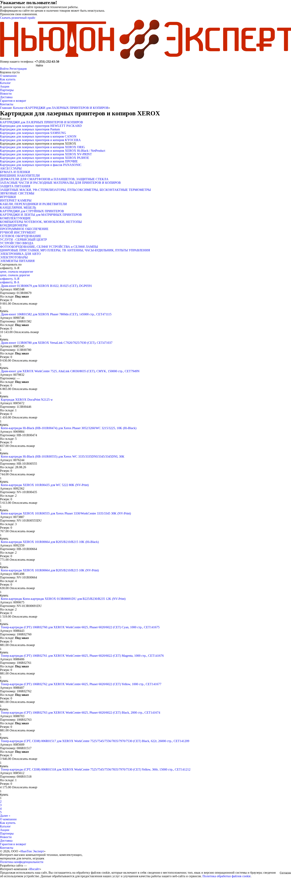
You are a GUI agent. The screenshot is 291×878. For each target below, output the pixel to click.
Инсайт (34, 869)
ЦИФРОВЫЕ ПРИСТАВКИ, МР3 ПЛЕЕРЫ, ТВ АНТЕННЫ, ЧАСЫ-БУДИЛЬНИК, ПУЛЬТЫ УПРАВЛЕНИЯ (75, 250)
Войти (4, 68)
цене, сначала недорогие (16, 271)
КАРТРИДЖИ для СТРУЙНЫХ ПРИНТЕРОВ (32, 211)
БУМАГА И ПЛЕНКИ (15, 172)
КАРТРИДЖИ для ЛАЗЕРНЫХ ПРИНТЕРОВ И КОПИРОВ (67, 107)
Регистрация (18, 68)
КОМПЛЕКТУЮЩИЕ (15, 218)
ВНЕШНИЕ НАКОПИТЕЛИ (20, 175)
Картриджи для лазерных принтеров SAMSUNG (33, 133)
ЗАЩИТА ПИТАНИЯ (15, 186)
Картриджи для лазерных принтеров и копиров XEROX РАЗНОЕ (44, 157)
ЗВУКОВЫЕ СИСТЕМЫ (17, 193)
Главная (5, 107)
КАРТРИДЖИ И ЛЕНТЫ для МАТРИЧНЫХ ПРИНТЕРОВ (41, 214)
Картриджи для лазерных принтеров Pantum (30, 129)
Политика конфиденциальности (21, 862)
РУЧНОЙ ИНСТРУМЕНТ (18, 232)
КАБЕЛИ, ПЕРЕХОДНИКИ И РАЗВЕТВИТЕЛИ (33, 204)
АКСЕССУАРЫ (11, 168)
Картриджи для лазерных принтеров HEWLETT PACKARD (41, 125)
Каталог (18, 107)
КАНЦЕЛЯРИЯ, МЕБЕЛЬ (18, 207)
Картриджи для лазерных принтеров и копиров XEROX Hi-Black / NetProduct (52, 150)
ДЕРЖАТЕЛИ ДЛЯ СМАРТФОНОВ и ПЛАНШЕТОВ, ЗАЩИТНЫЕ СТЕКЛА (54, 179)
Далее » (5, 815)
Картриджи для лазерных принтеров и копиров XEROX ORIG (42, 147)
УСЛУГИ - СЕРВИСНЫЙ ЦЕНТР (23, 239)
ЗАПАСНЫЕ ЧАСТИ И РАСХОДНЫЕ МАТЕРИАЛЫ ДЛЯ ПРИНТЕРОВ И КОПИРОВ (60, 182)
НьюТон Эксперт (32, 851)
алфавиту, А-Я (9, 278)
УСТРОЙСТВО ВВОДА (16, 243)
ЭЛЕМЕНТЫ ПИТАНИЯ (17, 261)
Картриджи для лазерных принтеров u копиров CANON (38, 136)
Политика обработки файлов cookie (227, 876)
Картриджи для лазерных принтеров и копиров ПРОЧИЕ (39, 161)
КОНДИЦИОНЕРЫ (14, 225)
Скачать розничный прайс (17, 17)
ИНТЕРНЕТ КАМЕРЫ (15, 200)
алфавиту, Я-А (9, 282)
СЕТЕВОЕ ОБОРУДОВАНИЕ (20, 236)
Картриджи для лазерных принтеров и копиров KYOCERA (40, 140)
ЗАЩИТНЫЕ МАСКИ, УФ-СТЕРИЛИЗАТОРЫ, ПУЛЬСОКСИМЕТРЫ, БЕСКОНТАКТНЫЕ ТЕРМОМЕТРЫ (75, 189)
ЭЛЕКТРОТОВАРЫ (14, 257)
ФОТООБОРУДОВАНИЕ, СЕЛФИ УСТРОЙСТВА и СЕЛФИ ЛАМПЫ (49, 246)
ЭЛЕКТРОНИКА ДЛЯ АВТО (20, 253)
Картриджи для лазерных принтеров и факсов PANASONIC (41, 165)
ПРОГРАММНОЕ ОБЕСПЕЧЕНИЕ (24, 229)
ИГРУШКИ (8, 197)
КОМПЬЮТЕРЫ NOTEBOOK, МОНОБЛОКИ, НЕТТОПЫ (41, 221)
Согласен (285, 872)
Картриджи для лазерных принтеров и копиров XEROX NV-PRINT (46, 154)
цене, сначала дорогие (15, 275)
